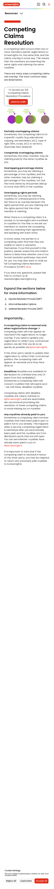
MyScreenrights (38, 347)
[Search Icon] (44, 4)
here (28, 266)
